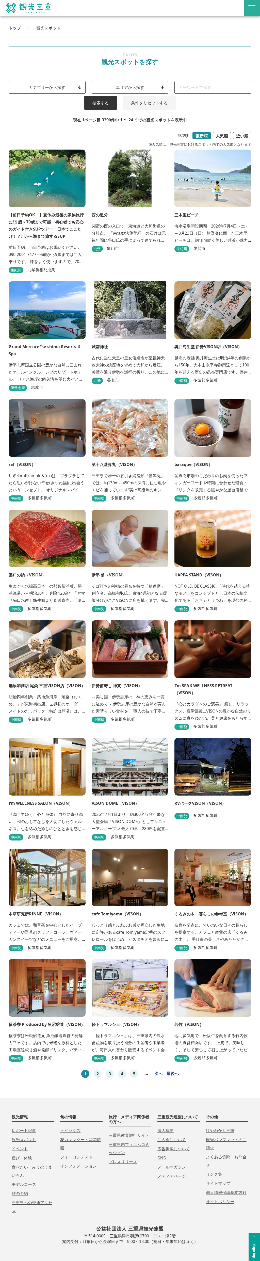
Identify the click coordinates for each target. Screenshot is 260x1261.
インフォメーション (78, 1166)
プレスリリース (123, 1162)
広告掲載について (173, 1149)
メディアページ (171, 1176)
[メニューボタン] (252, 8)
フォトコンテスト (76, 1157)
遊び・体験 (22, 1158)
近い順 (242, 136)
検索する (100, 103)
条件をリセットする (149, 103)
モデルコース (24, 1184)
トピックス (70, 1130)
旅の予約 (20, 1193)
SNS (161, 1158)
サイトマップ (218, 1183)
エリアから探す (130, 87)
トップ (15, 28)
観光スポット (24, 1140)
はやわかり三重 (220, 1130)
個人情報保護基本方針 (226, 1192)
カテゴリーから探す (47, 87)
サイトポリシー (220, 1202)
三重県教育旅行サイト (129, 1135)
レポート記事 (24, 1130)
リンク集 (214, 1174)
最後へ (173, 1073)
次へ (158, 1073)
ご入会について (171, 1140)
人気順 (222, 136)
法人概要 (165, 1130)
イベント (20, 1149)
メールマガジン (171, 1167)
